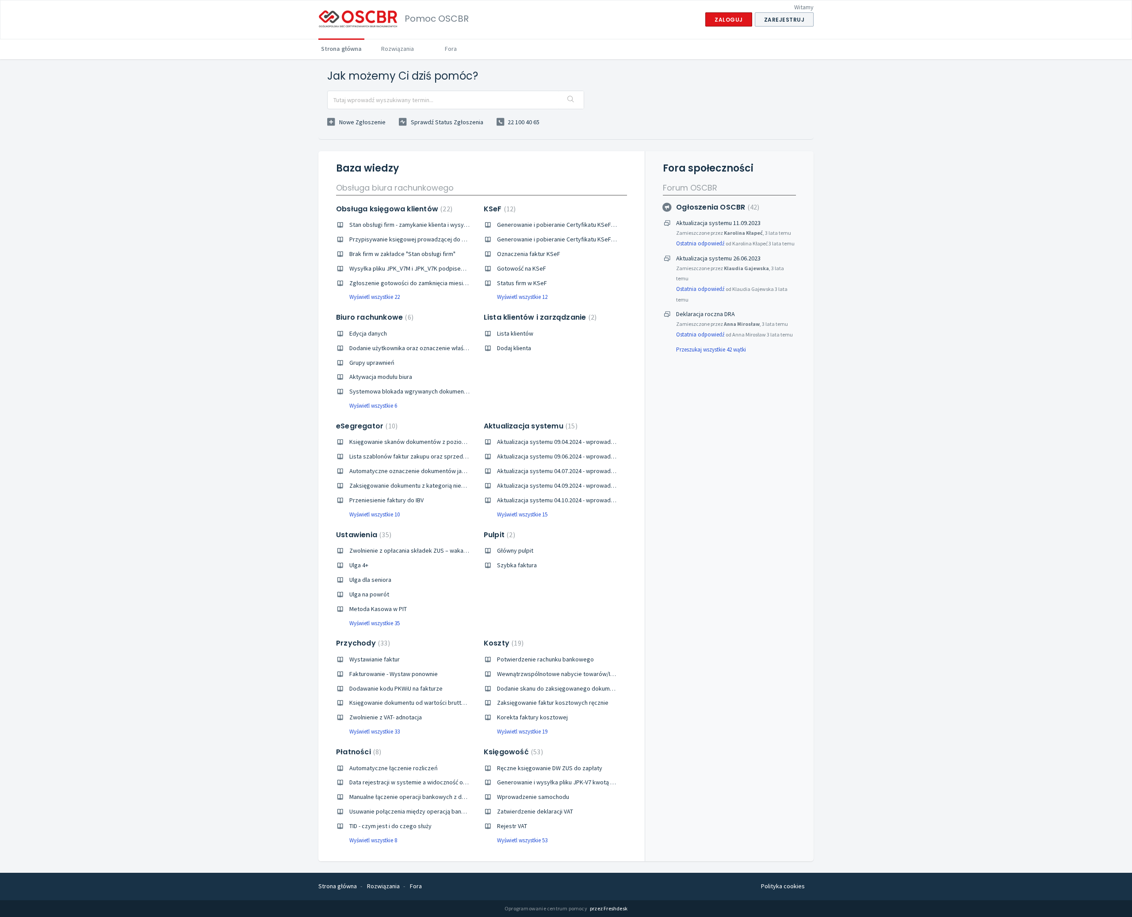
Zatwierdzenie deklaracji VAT (535, 811)
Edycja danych (368, 333)
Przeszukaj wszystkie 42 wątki (711, 349)
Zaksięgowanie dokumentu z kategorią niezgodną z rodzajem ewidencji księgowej (458, 485)
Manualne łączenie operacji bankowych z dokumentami (421, 797)
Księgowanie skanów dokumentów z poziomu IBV (414, 442)
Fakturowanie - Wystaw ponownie (393, 674)
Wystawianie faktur (374, 659)
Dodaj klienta (514, 348)
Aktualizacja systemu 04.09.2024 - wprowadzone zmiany (570, 485)
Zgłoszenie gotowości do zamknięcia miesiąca (410, 283)
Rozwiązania (397, 49)
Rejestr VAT (512, 826)
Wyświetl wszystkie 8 (373, 840)
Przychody (362, 643)
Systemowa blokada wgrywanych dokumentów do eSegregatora (435, 391)
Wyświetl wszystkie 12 (522, 297)
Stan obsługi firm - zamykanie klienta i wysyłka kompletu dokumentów (442, 225)
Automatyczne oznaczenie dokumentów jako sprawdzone (426, 471)
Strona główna (341, 49)
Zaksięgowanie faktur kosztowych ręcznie (552, 703)
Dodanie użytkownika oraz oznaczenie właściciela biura (422, 348)
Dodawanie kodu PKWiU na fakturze (396, 688)
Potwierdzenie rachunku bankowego (545, 659)
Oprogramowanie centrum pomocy (546, 908)
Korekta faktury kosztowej (532, 717)
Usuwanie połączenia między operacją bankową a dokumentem (432, 811)
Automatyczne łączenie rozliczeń (393, 768)
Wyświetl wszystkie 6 (373, 405)
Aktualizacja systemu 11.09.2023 (718, 223)
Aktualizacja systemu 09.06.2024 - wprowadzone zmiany (570, 456)
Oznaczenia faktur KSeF (528, 254)
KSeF (499, 209)
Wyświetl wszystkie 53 (522, 840)
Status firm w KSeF (522, 283)
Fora (451, 49)
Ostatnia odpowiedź (700, 243)
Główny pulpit (515, 550)
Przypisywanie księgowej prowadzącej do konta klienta (422, 239)
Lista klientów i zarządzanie (539, 317)
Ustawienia (362, 535)
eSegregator (365, 426)
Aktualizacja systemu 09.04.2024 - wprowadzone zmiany (570, 442)
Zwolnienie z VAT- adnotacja (385, 717)
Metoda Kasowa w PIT (378, 609)
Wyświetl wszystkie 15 (522, 514)
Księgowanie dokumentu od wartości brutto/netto (415, 703)
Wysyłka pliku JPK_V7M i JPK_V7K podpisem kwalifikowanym (429, 268)
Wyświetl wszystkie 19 (522, 731)
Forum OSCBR (690, 187)
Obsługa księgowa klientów (393, 209)
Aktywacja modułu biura (380, 377)
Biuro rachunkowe (373, 317)
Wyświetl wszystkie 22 (374, 297)
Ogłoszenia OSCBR (716, 207)
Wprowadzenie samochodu (533, 797)
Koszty (502, 643)
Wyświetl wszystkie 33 (374, 731)
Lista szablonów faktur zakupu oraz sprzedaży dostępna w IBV (431, 456)
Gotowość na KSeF (521, 268)
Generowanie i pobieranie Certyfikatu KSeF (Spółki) (565, 225)
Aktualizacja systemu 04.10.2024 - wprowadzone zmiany (570, 500)
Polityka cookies (783, 886)
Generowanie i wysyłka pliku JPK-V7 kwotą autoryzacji (568, 782)
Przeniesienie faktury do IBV (386, 500)
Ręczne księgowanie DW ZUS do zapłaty (549, 768)
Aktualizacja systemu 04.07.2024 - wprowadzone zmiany (570, 471)
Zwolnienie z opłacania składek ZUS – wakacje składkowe (425, 550)
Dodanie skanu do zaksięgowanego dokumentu (559, 688)
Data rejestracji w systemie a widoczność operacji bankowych (430, 782)
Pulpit (498, 535)
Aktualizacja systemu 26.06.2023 (718, 258)
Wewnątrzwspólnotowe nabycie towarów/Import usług (569, 674)
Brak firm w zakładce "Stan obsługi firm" (402, 254)
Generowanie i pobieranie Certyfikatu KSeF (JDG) (562, 239)
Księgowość (512, 752)
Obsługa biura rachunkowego (395, 187)
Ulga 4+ (358, 565)
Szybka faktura (517, 565)
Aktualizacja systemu (529, 426)
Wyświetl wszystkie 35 (374, 623)
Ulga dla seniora (370, 580)
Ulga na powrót (369, 594)
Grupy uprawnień (371, 363)
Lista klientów (515, 333)
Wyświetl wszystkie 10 (374, 514)
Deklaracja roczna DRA (705, 314)
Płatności (357, 752)
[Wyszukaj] (571, 100)
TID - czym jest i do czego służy (390, 826)
